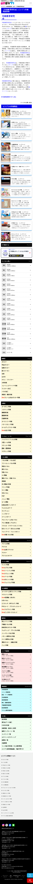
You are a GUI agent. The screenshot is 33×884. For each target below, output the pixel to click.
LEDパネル (5, 600)
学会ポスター (6, 365)
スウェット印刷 (7, 573)
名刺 (3, 373)
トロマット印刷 (6, 409)
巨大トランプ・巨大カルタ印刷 (11, 528)
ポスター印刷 (5, 759)
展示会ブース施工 (7, 722)
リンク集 (12, 746)
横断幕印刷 (5, 412)
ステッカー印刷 (6, 445)
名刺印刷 (4, 807)
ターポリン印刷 (6, 406)
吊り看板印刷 (5, 782)
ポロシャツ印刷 (7, 579)
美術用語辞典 (5, 700)
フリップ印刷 (6, 487)
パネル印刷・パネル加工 (9, 460)
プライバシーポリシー (5, 876)
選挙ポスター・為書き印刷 (9, 642)
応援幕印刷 (5, 418)
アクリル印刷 (6, 543)
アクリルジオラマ (7, 555)
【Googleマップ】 (6, 834)
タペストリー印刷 (7, 421)
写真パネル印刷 (6, 770)
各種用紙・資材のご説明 (9, 728)
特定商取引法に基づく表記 (17, 876)
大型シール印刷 (6, 442)
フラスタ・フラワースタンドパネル (12, 525)
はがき (4, 376)
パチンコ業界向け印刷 (8, 636)
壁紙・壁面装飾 (6, 448)
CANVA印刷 (5, 725)
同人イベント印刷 (7, 621)
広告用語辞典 (5, 697)
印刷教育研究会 (7, 22)
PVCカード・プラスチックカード (11, 606)
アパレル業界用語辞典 (7, 710)
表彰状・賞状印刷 (7, 394)
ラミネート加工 (6, 388)
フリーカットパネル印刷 (9, 463)
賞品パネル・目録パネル (9, 478)
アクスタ (4, 546)
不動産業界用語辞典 (6, 705)
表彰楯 (4, 481)
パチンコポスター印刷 (7, 798)
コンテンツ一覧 (6, 734)
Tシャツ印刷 (5, 564)
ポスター (4, 362)
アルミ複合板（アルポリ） (9, 522)
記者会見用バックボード (9, 505)
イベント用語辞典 (6, 692)
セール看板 (5, 502)
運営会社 (11, 876)
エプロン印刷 (7, 567)
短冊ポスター (6, 368)
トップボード (6, 514)
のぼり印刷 (6, 430)
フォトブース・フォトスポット (11, 531)
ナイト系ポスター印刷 (7, 801)
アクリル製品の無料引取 (8, 815)
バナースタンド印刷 (7, 424)
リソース (7, 50)
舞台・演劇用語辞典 (6, 702)
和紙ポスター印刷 (6, 804)
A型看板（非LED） (9, 597)
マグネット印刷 (6, 451)
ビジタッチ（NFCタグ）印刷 (10, 603)
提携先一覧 (5, 740)
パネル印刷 (5, 762)
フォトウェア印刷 (8, 582)
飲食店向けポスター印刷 (9, 627)
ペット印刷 (5, 645)
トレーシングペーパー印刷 (9, 385)
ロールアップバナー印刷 (9, 427)
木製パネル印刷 (7, 534)
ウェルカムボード (7, 508)
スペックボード (6, 517)
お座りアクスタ (7, 549)
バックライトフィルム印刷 (9, 439)
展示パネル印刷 (6, 773)
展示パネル (5, 469)
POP (3, 496)
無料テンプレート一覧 (8, 731)
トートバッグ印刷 (8, 570)
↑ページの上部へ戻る (26, 102)
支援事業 (4, 743)
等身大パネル (6, 466)
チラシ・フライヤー (7, 379)
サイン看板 (5, 490)
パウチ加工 (5, 391)
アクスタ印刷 (5, 776)
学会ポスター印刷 (6, 765)
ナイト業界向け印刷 (7, 639)
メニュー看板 (6, 499)
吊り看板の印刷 (6, 484)
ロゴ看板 (4, 475)
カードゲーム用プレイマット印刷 (11, 591)
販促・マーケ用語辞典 (7, 694)
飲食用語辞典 (5, 707)
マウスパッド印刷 (7, 594)
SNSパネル (5, 493)
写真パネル (5, 472)
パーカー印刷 (7, 576)
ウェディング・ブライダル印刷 (11, 630)
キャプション (6, 511)
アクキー (4, 552)
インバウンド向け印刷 (8, 633)
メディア (9, 28)
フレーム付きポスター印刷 (11, 397)
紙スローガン (6, 370)
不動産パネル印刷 (7, 624)
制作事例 (4, 719)
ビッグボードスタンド (9, 612)
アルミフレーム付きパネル (9, 519)
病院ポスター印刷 (6, 793)
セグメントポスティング (9, 737)
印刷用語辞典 (5, 689)
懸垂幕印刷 (5, 415)
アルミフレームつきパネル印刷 (9, 787)
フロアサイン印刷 (8, 609)
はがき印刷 (5, 810)
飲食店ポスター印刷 (7, 796)
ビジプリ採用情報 (13, 749)
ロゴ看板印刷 (5, 784)
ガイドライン (23, 876)
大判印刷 (4, 382)
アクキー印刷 (5, 779)
